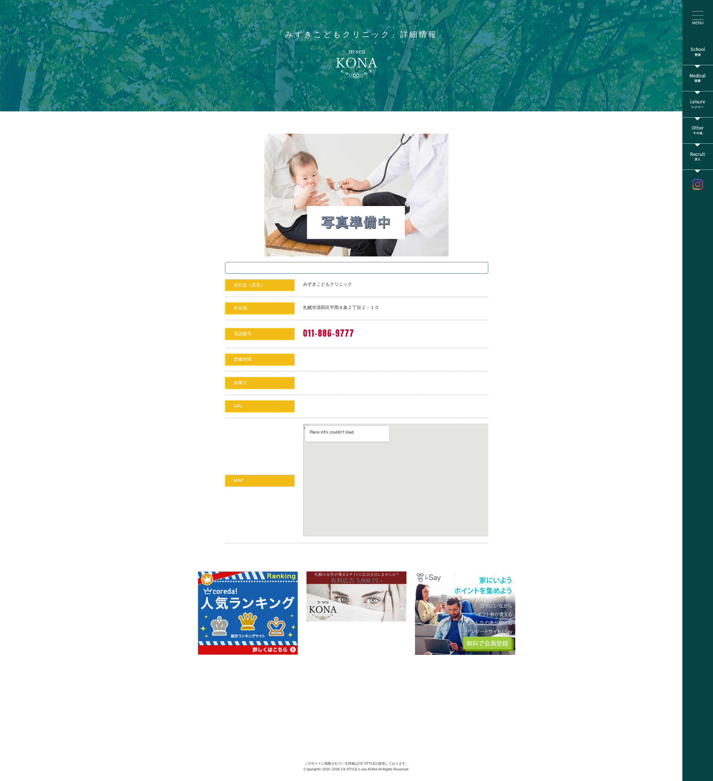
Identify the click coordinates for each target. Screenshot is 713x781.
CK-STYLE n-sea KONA (359, 769)
